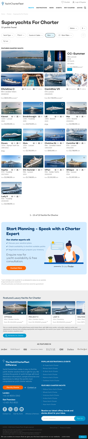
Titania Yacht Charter (50, 401)
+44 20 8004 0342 (11, 395)
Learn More (66, 436)
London (6, 393)
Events (59, 8)
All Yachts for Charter (16, 335)
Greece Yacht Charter (50, 374)
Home (3, 14)
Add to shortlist (41, 52)
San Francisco (9, 399)
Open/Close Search (85, 8)
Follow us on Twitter (10, 409)
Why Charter (69, 8)
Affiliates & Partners (32, 414)
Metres (72, 28)
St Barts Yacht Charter (50, 371)
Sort (6, 41)
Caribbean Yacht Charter (51, 380)
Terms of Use (53, 428)
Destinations (41, 8)
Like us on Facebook (5, 409)
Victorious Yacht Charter (51, 395)
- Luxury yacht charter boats (13, 4)
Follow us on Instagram (16, 409)
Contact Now (16, 268)
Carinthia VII (52, 89)
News (51, 8)
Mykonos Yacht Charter (50, 377)
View (69, 69)
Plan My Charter (13, 387)
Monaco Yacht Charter (50, 368)
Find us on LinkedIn (21, 409)
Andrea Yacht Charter (50, 398)
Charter (9, 14)
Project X (33, 317)
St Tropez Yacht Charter (51, 365)
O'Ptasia (8, 317)
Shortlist (67, 2)
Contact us (31, 387)
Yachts (31, 8)
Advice (79, 8)
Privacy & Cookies (65, 428)
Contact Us (7, 414)
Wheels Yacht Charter (50, 392)
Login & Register (80, 2)
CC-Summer (76, 53)
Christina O (7, 89)
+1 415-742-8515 (10, 402)
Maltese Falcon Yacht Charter (52, 389)
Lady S (56, 317)
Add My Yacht (18, 414)
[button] (18, 108)
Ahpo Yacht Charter (49, 404)
